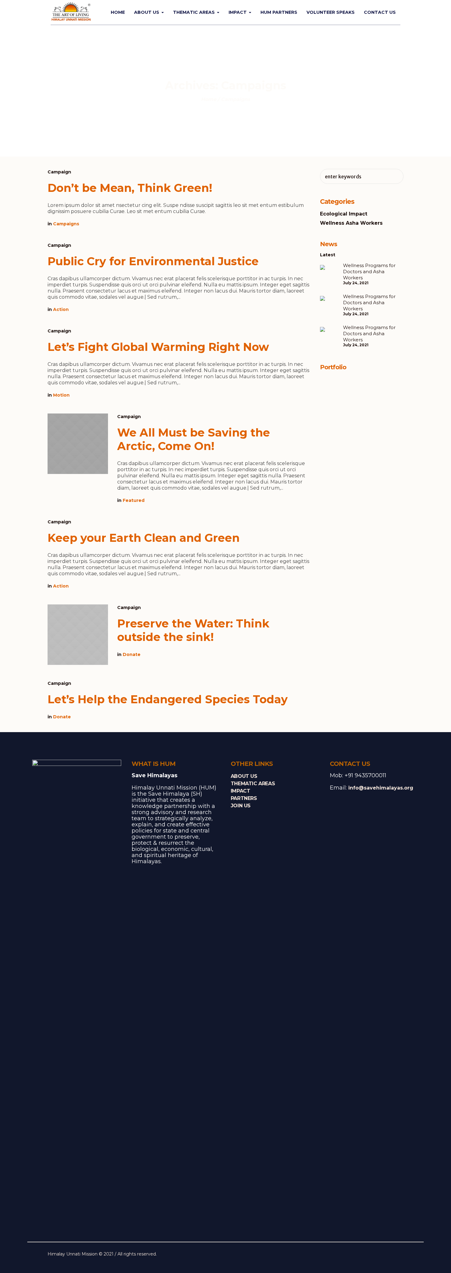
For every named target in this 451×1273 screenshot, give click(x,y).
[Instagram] (389, 1255)
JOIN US (241, 806)
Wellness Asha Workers (351, 223)
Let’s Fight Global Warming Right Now (158, 347)
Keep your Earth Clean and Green (144, 538)
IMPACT (240, 791)
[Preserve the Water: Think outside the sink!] (78, 634)
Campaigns (66, 224)
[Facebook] (370, 1255)
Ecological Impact (343, 214)
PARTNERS (244, 798)
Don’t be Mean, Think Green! (130, 188)
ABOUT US (244, 776)
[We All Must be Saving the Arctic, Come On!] (78, 443)
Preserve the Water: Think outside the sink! (193, 630)
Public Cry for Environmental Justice (153, 261)
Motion (61, 395)
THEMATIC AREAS (253, 783)
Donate (132, 654)
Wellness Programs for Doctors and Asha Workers (369, 271)
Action (61, 309)
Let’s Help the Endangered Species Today (168, 699)
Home (208, 99)
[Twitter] (379, 1255)
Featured (134, 500)
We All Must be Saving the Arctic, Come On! (193, 439)
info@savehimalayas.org (380, 788)
